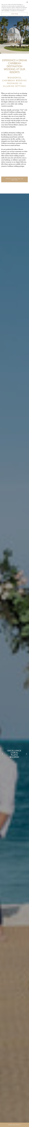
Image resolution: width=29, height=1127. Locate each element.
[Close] (27, 2)
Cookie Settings (14, 13)
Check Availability (14, 1124)
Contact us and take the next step (14, 179)
